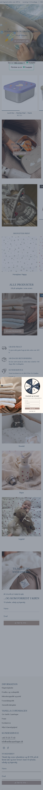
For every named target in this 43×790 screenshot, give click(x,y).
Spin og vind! (32, 408)
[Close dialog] (1, 377)
